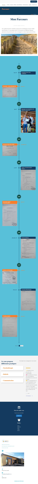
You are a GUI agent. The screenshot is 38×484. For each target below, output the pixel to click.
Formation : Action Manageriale (9, 86)
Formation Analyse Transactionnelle (7, 202)
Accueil (8, 4)
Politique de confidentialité (8, 446)
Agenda (30, 4)
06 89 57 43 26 (4, 477)
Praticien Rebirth (25, 237)
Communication (25, 4)
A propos (11, 4)
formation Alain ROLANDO (8, 144)
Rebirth (15, 4)
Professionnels (34, 1)
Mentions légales (5, 444)
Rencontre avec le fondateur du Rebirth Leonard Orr (28, 110)
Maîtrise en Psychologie (8, 270)
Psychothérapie (19, 4)
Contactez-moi (34, 4)
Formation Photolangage (26, 289)
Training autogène (6, 316)
